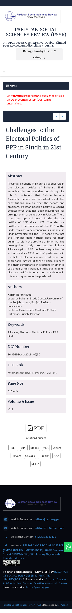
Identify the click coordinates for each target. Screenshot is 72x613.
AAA (56, 455)
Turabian (44, 455)
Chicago (30, 455)
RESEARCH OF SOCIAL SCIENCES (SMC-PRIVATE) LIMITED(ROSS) (35, 575)
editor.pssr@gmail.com (49, 528)
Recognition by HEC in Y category (39, 54)
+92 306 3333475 (45, 536)
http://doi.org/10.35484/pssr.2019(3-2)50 (32, 372)
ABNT (13, 447)
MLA (46, 447)
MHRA (35, 463)
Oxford (57, 447)
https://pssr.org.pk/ (37, 587)
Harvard (16, 455)
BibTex (35, 447)
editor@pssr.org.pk (47, 519)
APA (23, 447)
